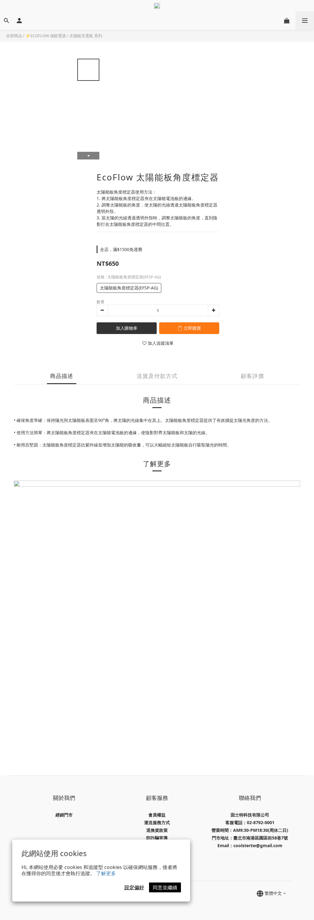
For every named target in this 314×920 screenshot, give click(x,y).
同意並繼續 (165, 887)
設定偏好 (134, 887)
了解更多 (106, 873)
